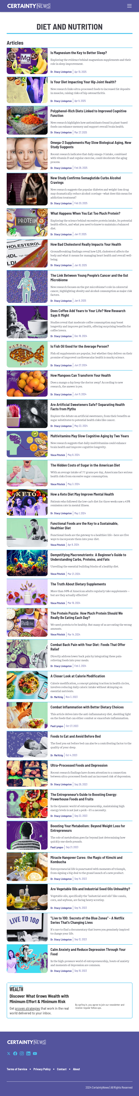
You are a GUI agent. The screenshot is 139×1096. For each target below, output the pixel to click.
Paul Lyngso (56, 726)
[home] (29, 5)
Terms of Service (17, 1069)
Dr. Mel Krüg (56, 697)
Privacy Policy (42, 1069)
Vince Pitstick (57, 455)
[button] (128, 5)
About (76, 1069)
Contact (62, 1069)
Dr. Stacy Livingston (61, 71)
